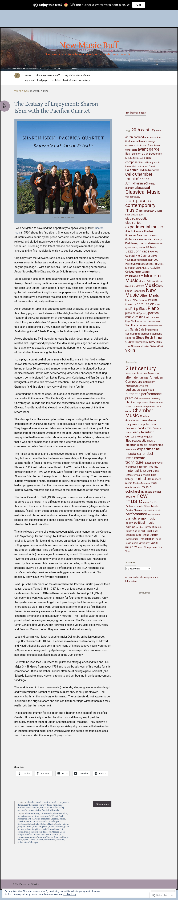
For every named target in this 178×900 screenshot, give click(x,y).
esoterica (131, 449)
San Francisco (135, 325)
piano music (132, 313)
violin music (132, 543)
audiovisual (147, 389)
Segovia (57, 837)
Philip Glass (138, 309)
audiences (133, 389)
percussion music (26, 810)
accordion (150, 137)
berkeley (129, 158)
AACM (158, 131)
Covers (157, 428)
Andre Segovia (35, 816)
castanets (45, 819)
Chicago (150, 183)
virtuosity (54, 810)
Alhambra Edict (60, 813)
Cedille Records (58, 819)
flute (127, 231)
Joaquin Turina (24, 826)
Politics (140, 317)
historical (132, 471)
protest (140, 527)
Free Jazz (142, 235)
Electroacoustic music (140, 440)
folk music (137, 231)
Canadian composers (144, 406)
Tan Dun (60, 839)
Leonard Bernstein (142, 259)
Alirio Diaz (22, 816)
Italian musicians (54, 805)
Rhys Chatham (132, 321)
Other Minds (149, 295)
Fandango (54, 821)
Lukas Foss (53, 829)
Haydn (51, 824)
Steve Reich (144, 338)
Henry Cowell (138, 243)
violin (130, 350)
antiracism (149, 381)
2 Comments (102, 804)
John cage (141, 251)
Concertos (131, 428)
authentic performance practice (143, 396)
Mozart (36, 807)
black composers (137, 402)
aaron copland (134, 137)
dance (20, 805)
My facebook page (136, 112)
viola (160, 346)
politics (130, 527)
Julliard (28, 829)
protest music (153, 527)
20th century (143, 129)
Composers (138, 200)
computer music (147, 424)
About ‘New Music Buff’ (48, 75)
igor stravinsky (131, 247)
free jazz (153, 466)
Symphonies (132, 539)
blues (129, 406)
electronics (133, 223)
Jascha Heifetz (61, 824)
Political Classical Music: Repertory (71, 80)
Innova (142, 247)
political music (144, 522)
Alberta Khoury (32, 813)
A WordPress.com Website (25, 884)
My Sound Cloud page (36, 80)
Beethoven (22, 819)
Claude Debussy (132, 197)
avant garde (148, 149)
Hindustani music (154, 243)
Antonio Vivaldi (50, 816)
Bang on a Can (140, 153)
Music (151, 285)
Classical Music (142, 192)
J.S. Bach (150, 247)
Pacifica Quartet (32, 834)
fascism (143, 466)
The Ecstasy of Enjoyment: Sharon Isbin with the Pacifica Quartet (56, 107)
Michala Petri (148, 268)
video (158, 539)
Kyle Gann (140, 255)
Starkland (145, 333)
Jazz (129, 251)
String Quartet (42, 810)
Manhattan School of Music (150, 264)
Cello (130, 174)
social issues (133, 534)
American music (132, 145)
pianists (131, 518)
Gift (138, 4)
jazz (143, 470)
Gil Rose (153, 235)
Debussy (150, 210)
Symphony (142, 342)
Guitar (30, 824)
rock (143, 531)
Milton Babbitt (142, 272)
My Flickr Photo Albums (77, 75)
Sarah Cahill (138, 329)
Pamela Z (129, 300)
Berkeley (156, 398)
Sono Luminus (132, 333)
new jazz (130, 497)
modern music (24, 807)
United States (149, 346)
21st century (141, 368)
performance (136, 514)
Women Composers (145, 547)
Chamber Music (34, 802)
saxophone (152, 329)
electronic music (136, 445)
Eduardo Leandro (40, 821)
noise (146, 502)
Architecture (132, 385)
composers (63, 802)
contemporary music (140, 207)
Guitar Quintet (40, 824)
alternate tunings (146, 141)
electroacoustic (136, 218)
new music (136, 498)
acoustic (131, 373)
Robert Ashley (133, 531)
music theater (153, 491)
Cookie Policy (69, 894)
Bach (61, 816)
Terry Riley (155, 342)
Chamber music (138, 176)
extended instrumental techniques (139, 457)
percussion (46, 834)
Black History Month (150, 162)
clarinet (129, 188)
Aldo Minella (46, 813)
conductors (145, 428)
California (131, 170)
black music (156, 402)
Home (28, 75)
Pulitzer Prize (152, 317)
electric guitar (137, 215)
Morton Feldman (147, 281)
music (43, 807)
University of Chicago (28, 842)
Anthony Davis (146, 145)
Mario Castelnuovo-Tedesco (37, 832)
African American (148, 373)
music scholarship (55, 807)
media (146, 474)
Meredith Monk (133, 267)
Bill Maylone (34, 819)
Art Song (143, 385)
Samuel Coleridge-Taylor (150, 321)
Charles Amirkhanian (137, 181)
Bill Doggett (138, 158)
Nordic (153, 502)
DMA (28, 821)
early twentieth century (35, 805)
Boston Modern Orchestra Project (140, 166)
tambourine (49, 839)
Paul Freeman (141, 300)
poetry (144, 313)
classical (21, 821)
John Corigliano (40, 826)
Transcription (146, 538)
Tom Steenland (134, 346)
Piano (55, 834)
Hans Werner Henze (144, 239)
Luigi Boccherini (39, 829)
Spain (26, 839)
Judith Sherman (55, 826)
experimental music (144, 226)
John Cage (153, 470)
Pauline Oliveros (134, 510)
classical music (50, 802)
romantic (31, 837)
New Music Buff (89, 45)
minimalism (134, 276)
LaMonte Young (134, 474)
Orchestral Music (134, 506)
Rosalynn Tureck (45, 837)
